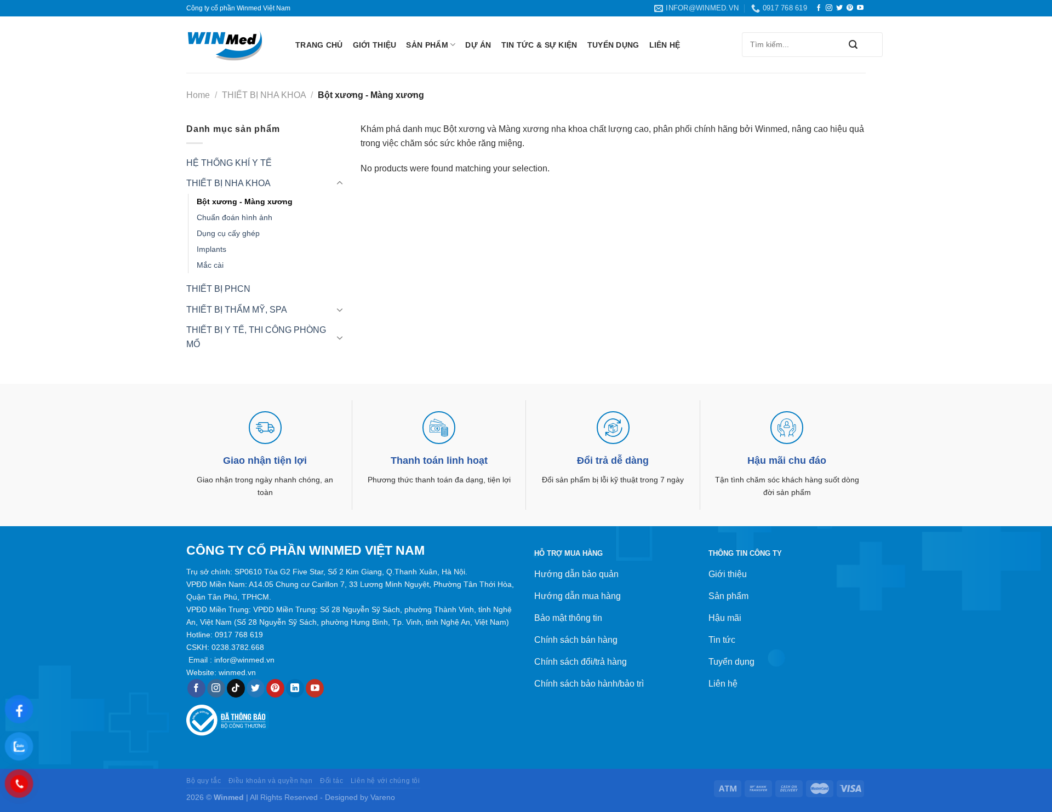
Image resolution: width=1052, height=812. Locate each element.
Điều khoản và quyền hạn (270, 781)
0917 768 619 (239, 634)
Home (198, 95)
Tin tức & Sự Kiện (539, 45)
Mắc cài (210, 265)
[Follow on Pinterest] (850, 8)
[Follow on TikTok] (236, 688)
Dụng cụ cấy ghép (228, 233)
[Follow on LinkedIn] (295, 688)
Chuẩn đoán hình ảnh (234, 217)
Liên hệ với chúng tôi (385, 781)
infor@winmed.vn (244, 659)
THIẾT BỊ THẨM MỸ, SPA (236, 309)
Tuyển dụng (613, 45)
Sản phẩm (427, 45)
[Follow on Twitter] (839, 8)
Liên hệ (665, 45)
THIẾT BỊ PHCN (218, 288)
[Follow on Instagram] (829, 8)
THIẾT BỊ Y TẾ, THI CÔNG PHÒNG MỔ (256, 337)
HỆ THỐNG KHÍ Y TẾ (229, 163)
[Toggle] (339, 183)
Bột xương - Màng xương (245, 201)
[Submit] (853, 44)
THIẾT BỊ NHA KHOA (264, 95)
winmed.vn (237, 672)
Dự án (478, 45)
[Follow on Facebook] (818, 8)
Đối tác (331, 781)
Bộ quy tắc (203, 781)
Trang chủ (319, 45)
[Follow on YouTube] (860, 8)
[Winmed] (232, 45)
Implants (211, 249)
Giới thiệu (375, 45)
